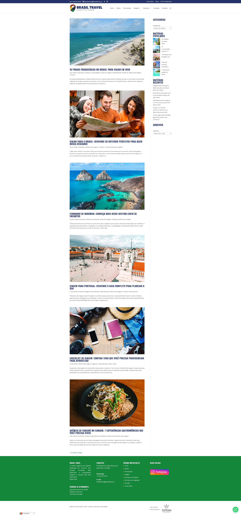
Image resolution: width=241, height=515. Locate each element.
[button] (235, 509)
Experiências (116, 73)
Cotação (156, 8)
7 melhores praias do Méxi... (165, 72)
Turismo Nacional (111, 147)
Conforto (87, 73)
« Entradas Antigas (76, 453)
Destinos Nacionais (92, 219)
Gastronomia (111, 436)
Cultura (87, 436)
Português (25, 513)
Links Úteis (150, 1)
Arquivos (156, 131)
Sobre (118, 8)
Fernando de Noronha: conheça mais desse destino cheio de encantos (103, 215)
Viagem (136, 8)
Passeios (125, 73)
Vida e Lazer (112, 364)
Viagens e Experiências (100, 364)
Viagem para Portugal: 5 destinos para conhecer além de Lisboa (161, 88)
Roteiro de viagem (135, 73)
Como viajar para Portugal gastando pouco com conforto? (161, 117)
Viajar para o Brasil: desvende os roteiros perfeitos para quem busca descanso (106, 143)
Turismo (72, 75)
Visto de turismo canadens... (165, 64)
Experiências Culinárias (98, 436)
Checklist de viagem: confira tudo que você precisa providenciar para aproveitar (107, 359)
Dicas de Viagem (106, 73)
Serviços (146, 8)
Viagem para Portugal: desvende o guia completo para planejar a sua (107, 287)
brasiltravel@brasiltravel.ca (105, 482)
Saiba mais (73, 479)
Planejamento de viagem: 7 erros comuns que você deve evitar (161, 103)
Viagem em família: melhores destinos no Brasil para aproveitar (160, 110)
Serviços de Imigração (132, 480)
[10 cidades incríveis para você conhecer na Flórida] (156, 41)
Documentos (94, 292)
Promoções (127, 8)
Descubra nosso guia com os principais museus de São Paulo (161, 95)
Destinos (82, 147)
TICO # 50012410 (165, 1)
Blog (157, 1)
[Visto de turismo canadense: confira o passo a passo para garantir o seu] (156, 64)
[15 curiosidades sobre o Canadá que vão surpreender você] (156, 49)
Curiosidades (95, 73)
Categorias (156, 25)
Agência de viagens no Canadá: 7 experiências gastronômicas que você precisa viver (106, 432)
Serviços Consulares (131, 477)
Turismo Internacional (130, 292)
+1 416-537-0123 (101, 476)
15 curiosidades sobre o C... (166, 49)
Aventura (81, 73)
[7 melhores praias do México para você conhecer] (156, 72)
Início (112, 8)
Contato (165, 8)
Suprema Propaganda (166, 508)
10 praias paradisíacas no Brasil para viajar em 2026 (100, 69)
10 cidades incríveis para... (165, 41)
